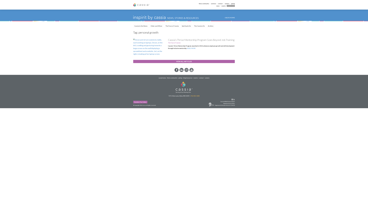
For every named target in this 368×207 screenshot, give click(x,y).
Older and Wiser (156, 26)
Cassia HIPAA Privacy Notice (227, 101)
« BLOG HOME (230, 17)
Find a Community (204, 3)
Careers (227, 3)
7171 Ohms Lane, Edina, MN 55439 (178, 96)
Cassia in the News (140, 26)
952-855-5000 (195, 96)
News (218, 6)
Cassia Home (162, 78)
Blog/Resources (187, 78)
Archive (210, 26)
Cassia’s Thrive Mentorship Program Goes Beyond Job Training (201, 39)
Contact (220, 3)
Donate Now (230, 6)
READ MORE (191, 48)
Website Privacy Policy (229, 103)
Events (224, 6)
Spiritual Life (186, 26)
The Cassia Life (199, 26)
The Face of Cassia (172, 26)
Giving (233, 3)
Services (213, 3)
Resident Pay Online (140, 102)
